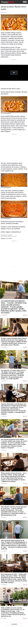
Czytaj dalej (14, 624)
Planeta (8, 2)
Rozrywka (25, 315)
